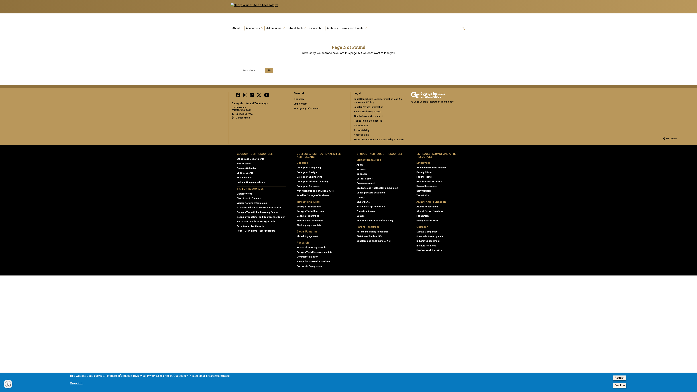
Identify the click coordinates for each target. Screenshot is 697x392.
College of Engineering (309, 176)
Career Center (364, 178)
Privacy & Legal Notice (159, 375)
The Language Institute (309, 225)
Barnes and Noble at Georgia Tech (256, 221)
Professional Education (310, 220)
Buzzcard (362, 174)
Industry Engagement (427, 241)
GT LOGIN (671, 138)
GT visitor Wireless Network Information (259, 207)
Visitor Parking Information (252, 203)
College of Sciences (308, 186)
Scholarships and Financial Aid (373, 241)
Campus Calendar (246, 168)
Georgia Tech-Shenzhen (310, 211)
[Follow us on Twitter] (259, 96)
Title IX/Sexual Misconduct (368, 116)
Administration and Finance (431, 167)
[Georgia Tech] (428, 94)
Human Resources (426, 186)
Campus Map (243, 117)
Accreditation (361, 134)
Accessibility (361, 125)
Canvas (360, 216)
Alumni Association (427, 206)
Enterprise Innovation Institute (313, 261)
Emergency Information (306, 108)
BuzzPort (361, 169)
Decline (620, 385)
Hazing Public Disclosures (368, 120)
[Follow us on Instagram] (245, 96)
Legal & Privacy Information (368, 107)
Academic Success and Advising (374, 220)
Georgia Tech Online (308, 216)
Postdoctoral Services (429, 181)
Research (315, 28)
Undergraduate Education (370, 192)
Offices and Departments (250, 159)
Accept (619, 377)
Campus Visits (244, 193)
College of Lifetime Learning (313, 181)
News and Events (352, 28)
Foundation (422, 216)
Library (360, 197)
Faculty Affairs (424, 172)
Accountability (361, 130)
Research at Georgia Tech (311, 247)
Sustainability (244, 177)
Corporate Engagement (309, 266)
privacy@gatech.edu (218, 375)
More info (76, 383)
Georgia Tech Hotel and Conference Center (261, 217)
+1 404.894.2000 (244, 114)
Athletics (332, 28)
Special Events (245, 173)
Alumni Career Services (429, 211)
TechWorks (422, 195)
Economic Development (429, 236)
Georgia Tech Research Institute (314, 252)
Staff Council (423, 190)
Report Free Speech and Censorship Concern (378, 139)
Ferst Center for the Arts (250, 226)
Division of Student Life (369, 236)
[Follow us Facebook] (238, 96)
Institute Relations (426, 245)
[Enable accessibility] (8, 384)
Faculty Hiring (424, 176)
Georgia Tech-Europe (309, 206)
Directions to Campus (249, 198)
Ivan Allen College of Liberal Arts (315, 190)
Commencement (365, 183)
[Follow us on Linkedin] (252, 96)
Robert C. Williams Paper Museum (256, 230)
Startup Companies (426, 231)
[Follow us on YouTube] (266, 96)
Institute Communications (251, 182)
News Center (244, 163)
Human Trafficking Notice (367, 111)
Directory (299, 99)
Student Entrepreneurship (370, 206)
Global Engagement (307, 236)
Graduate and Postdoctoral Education (377, 188)
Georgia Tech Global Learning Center (257, 212)
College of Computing (309, 167)
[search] (463, 28)
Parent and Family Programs (372, 231)
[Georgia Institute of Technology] (254, 5)
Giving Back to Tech (427, 220)
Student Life (363, 202)
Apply (359, 164)
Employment (300, 103)
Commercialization (307, 256)
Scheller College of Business (313, 195)
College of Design (307, 172)
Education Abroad (366, 211)
